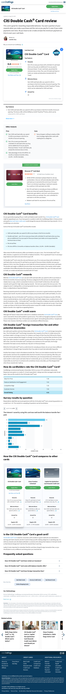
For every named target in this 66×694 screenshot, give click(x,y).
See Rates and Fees (55, 11)
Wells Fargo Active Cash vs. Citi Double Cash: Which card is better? (11, 636)
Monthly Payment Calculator (48, 670)
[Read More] (7, 599)
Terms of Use (14, 691)
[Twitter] (58, 38)
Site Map (14, 664)
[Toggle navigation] (64, 2)
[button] (4, 408)
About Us (4, 662)
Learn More (14, 184)
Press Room (15, 662)
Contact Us (5, 664)
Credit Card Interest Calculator (58, 670)
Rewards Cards (27, 666)
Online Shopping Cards (22, 584)
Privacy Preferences (49, 691)
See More (27, 204)
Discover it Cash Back (32, 171)
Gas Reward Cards (50, 580)
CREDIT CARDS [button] (28, 657)
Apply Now (55, 6)
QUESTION (10, 408)
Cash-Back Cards (20, 580)
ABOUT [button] (4, 657)
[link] (22, 45)
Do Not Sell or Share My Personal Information (30, 691)
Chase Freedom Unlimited (32, 483)
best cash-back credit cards (18, 221)
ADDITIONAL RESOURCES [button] (53, 657)
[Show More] (9, 119)
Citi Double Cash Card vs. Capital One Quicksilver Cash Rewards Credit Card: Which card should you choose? (30, 639)
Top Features (28, 58)
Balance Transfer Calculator (48, 664)
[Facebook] (62, 38)
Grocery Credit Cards (35, 580)
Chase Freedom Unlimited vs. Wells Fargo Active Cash (49, 634)
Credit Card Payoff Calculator (58, 664)
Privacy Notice (5, 691)
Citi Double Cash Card (52, 217)
